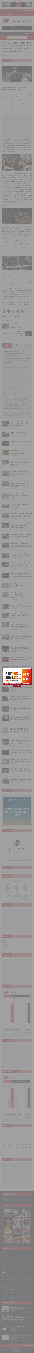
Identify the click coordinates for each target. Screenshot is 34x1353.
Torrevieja (4, 1255)
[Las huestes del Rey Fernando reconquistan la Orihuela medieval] (5, 606)
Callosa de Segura (7, 1281)
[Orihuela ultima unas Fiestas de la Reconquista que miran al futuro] (5, 761)
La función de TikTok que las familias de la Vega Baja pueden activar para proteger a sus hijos (16, 400)
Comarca (4, 1292)
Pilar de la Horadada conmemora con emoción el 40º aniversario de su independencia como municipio (20, 575)
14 (21, 1142)
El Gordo (4, 944)
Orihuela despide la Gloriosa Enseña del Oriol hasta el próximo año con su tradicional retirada (21, 668)
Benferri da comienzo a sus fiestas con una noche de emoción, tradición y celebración (20, 525)
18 (8, 1145)
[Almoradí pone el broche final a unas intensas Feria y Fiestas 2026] (5, 536)
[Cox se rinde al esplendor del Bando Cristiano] (5, 689)
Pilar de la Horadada (7, 1284)
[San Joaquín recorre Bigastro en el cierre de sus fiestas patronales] (5, 443)
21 (21, 1145)
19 (12, 1145)
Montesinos (5, 1275)
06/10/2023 (6, 56)
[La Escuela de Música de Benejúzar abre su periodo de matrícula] (5, 1309)
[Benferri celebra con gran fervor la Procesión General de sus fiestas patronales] (5, 462)
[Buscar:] (17, 37)
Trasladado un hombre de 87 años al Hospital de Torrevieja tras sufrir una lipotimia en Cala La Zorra (15, 353)
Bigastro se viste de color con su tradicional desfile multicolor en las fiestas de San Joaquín (21, 473)
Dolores (4, 1272)
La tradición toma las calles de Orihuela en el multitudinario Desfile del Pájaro (21, 678)
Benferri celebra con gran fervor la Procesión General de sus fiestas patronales (20, 462)
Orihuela (4, 1252)
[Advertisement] (17, 126)
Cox (3, 1278)
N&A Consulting (17, 1351)
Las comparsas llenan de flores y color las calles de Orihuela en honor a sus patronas (20, 648)
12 (12, 1142)
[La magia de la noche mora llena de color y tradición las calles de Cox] (5, 752)
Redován (4, 1267)
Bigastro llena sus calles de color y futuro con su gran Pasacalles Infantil (20, 495)
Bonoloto (4, 940)
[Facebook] (2, 14)
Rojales (4, 1264)
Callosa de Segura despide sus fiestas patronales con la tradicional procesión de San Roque (21, 452)
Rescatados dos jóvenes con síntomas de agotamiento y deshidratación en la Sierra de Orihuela (16, 360)
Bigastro (4, 1261)
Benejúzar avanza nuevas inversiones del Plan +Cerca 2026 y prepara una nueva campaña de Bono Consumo (16, 367)
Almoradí (4, 1258)
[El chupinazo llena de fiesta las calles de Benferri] (5, 506)
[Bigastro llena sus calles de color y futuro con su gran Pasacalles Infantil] (5, 496)
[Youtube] (5, 14)
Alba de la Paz (16, 56)
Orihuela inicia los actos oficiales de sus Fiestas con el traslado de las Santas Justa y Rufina (21, 698)
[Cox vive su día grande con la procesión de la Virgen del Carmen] (5, 709)
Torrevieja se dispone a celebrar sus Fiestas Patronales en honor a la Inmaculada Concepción (20, 1317)
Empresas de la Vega (7, 1295)
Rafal (3, 1269)
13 (17, 1142)
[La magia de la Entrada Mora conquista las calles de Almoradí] (5, 555)
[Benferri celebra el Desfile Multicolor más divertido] (5, 434)
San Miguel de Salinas (8, 1289)
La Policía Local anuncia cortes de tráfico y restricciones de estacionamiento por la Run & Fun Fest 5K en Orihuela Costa (17, 374)
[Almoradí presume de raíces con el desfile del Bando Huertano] (5, 585)
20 (17, 1145)
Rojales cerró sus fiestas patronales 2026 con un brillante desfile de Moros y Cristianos (21, 780)
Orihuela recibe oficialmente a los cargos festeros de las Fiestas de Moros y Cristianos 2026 (20, 741)
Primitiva (4, 942)
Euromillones (5, 946)
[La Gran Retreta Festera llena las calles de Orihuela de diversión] (5, 615)
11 (8, 1142)
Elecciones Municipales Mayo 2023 (11, 1298)
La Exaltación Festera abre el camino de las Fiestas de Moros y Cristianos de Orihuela (20, 770)
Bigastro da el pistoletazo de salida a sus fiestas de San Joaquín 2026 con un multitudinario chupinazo (21, 515)
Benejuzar (5, 1286)
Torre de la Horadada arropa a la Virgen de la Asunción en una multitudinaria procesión (20, 423)
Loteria (4, 948)
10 (4, 1142)
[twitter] (9, 14)
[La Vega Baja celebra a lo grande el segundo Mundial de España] (5, 659)
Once (3, 950)
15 (25, 1142)
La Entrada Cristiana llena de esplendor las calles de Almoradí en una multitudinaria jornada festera (21, 545)
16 (30, 1142)
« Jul (3, 1155)
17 (4, 1145)
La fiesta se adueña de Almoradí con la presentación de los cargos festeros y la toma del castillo (21, 564)
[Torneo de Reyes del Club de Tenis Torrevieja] (5, 1328)
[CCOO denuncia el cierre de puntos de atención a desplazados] (5, 1337)
